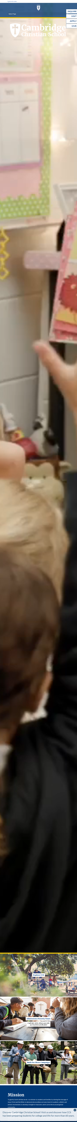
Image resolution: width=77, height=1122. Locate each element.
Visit (74, 16)
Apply (73, 21)
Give (74, 26)
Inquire (72, 11)
